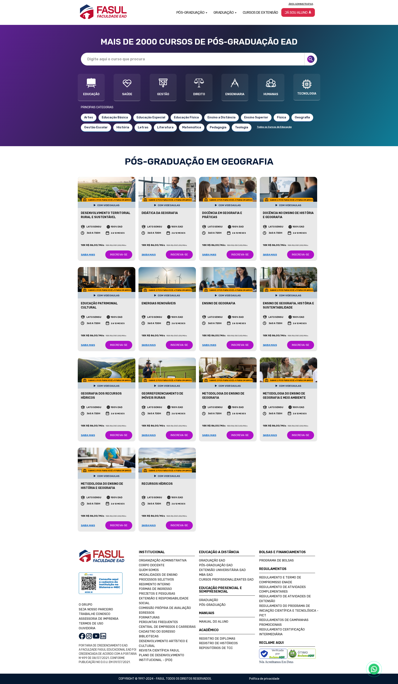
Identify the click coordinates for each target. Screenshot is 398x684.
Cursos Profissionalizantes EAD (226, 579)
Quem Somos (149, 570)
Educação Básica (115, 117)
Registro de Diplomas (217, 638)
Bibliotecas (149, 636)
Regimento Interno (154, 584)
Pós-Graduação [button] (190, 12)
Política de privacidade (264, 678)
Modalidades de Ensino (158, 575)
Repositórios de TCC (216, 648)
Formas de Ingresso (155, 589)
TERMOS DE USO (91, 623)
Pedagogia (218, 127)
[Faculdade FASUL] (102, 559)
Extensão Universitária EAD (222, 570)
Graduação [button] (224, 12)
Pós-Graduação (212, 605)
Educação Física (186, 117)
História (122, 127)
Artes (88, 117)
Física (281, 117)
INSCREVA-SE (118, 254)
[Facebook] (82, 636)
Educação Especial (151, 117)
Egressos (146, 613)
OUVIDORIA (87, 628)
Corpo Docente (151, 565)
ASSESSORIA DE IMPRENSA (98, 619)
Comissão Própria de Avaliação (165, 608)
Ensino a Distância (221, 117)
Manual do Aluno (213, 621)
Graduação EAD (212, 560)
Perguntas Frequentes (158, 622)
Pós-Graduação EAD (216, 565)
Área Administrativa (301, 3)
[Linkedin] (103, 636)
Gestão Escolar (96, 127)
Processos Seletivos (156, 579)
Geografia (302, 117)
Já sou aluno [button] (296, 12)
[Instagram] (89, 636)
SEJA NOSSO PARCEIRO (96, 609)
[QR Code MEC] (101, 587)
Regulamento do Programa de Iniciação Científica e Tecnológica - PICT (288, 610)
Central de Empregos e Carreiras (167, 627)
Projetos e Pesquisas (157, 593)
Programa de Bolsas (276, 560)
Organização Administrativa (163, 560)
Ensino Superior (256, 117)
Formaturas (149, 617)
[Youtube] (96, 636)
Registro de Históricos (218, 643)
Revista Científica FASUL (159, 650)
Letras (143, 127)
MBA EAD (206, 575)
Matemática (191, 127)
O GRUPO (85, 604)
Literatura (165, 127)
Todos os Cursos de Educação (274, 127)
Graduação (208, 600)
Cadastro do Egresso (157, 631)
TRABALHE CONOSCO (94, 614)
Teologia (241, 127)
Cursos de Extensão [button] (260, 12)
